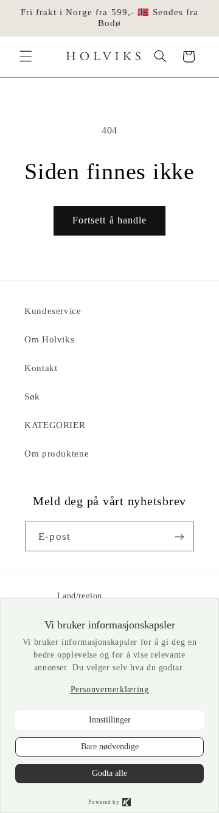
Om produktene (56, 453)
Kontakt (40, 368)
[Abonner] (179, 536)
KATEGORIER (54, 425)
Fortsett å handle (109, 220)
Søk (32, 396)
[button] (26, 56)
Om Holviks (49, 339)
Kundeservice (53, 311)
